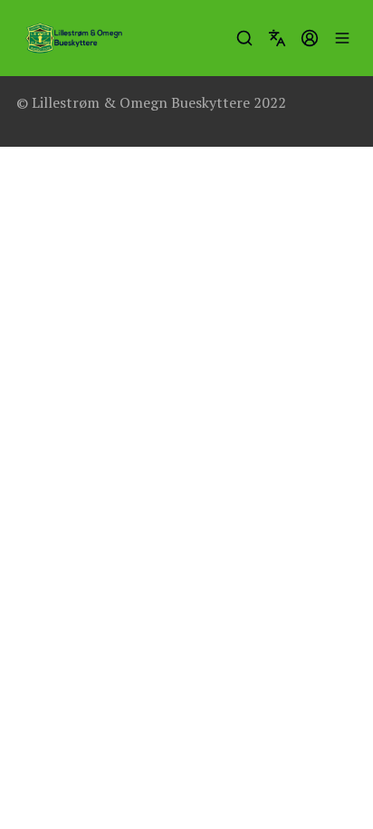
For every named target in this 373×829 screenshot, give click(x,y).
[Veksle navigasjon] (342, 38)
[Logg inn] (309, 38)
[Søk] (244, 38)
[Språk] (277, 38)
